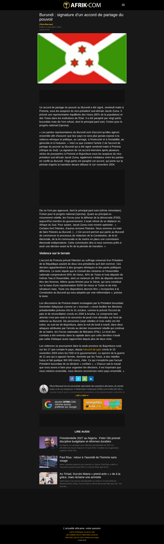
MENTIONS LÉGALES (90, 535)
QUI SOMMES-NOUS (73, 535)
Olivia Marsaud (46, 24)
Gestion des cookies (92, 537)
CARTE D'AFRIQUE (76, 532)
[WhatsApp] (84, 378)
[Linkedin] (91, 378)
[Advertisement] (82, 96)
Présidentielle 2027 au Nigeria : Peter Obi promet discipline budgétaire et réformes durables (90, 439)
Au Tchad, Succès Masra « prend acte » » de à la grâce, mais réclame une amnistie (90, 475)
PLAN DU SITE (89, 532)
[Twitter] (78, 378)
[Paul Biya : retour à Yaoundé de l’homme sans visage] (48, 462)
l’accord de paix (92, 349)
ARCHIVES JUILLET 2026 (74, 537)
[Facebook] (72, 378)
